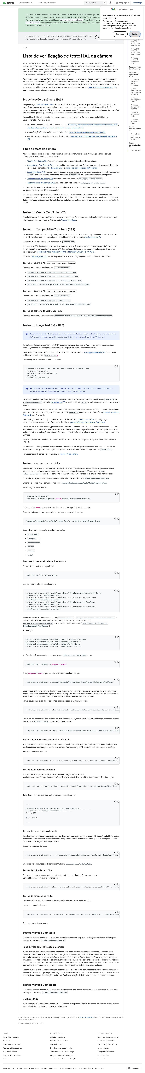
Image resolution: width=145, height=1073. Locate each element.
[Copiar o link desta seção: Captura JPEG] (40, 999)
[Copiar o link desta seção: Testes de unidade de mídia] (54, 870)
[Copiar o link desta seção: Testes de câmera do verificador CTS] (64, 311)
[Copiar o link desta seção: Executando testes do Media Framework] (68, 561)
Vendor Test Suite (68, 220)
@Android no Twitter (57, 1037)
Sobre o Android (9, 1068)
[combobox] (95, 3)
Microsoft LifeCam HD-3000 (80, 252)
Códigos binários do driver (12, 1055)
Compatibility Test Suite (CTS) (39, 165)
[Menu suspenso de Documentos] (33, 2)
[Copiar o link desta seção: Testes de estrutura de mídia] (62, 463)
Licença (44, 1068)
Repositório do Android (11, 1037)
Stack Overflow (103, 1055)
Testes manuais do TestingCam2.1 (41, 183)
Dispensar (120, 34)
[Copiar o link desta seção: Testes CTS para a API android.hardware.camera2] (79, 291)
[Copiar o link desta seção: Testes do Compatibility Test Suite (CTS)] (77, 229)
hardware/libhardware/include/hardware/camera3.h (91, 125)
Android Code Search (47, 3)
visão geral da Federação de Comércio (81, 168)
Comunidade (22, 1068)
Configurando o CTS (92, 237)
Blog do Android (56, 1044)
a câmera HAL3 (45, 334)
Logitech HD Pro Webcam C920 (50, 252)
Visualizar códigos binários (12, 1048)
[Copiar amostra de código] (118, 366)
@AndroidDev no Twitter (59, 1041)
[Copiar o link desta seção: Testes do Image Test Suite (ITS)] (66, 325)
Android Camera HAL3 (45, 104)
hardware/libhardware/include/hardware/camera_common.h (54, 128)
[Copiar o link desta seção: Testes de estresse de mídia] (55, 896)
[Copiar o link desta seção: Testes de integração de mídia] (57, 770)
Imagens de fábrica (10, 1052)
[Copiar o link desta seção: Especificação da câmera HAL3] (65, 99)
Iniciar (135, 34)
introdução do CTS (54, 168)
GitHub (5, 1059)
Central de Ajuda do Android (108, 1037)
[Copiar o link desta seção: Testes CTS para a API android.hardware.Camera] (78, 263)
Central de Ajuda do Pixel (107, 1041)
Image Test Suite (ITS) (36, 172)
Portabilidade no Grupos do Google (63, 1059)
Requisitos (6, 1041)
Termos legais (34, 1068)
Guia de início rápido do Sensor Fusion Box (87, 422)
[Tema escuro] (115, 366)
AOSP (25, 48)
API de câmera (89, 337)
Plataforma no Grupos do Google (62, 1052)
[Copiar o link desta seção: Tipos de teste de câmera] (58, 149)
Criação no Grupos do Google (61, 1055)
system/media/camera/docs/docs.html (86, 132)
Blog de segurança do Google (61, 1048)
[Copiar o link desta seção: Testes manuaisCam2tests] (58, 985)
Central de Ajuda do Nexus (107, 1044)
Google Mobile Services (106, 1052)
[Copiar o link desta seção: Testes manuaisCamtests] (57, 933)
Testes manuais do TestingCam (40, 179)
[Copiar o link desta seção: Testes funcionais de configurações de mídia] (72, 739)
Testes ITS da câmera (69, 454)
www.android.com (104, 1048)
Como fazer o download (11, 1044)
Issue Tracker (102, 1059)
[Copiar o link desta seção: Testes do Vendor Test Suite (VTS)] (68, 212)
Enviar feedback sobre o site (71, 1068)
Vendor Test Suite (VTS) (37, 161)
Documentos (25, 3)
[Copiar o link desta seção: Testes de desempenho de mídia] (59, 831)
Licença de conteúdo (86, 1017)
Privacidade (53, 1068)
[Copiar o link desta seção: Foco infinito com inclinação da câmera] (66, 947)
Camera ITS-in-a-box (85, 419)
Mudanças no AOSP (41, 25)
